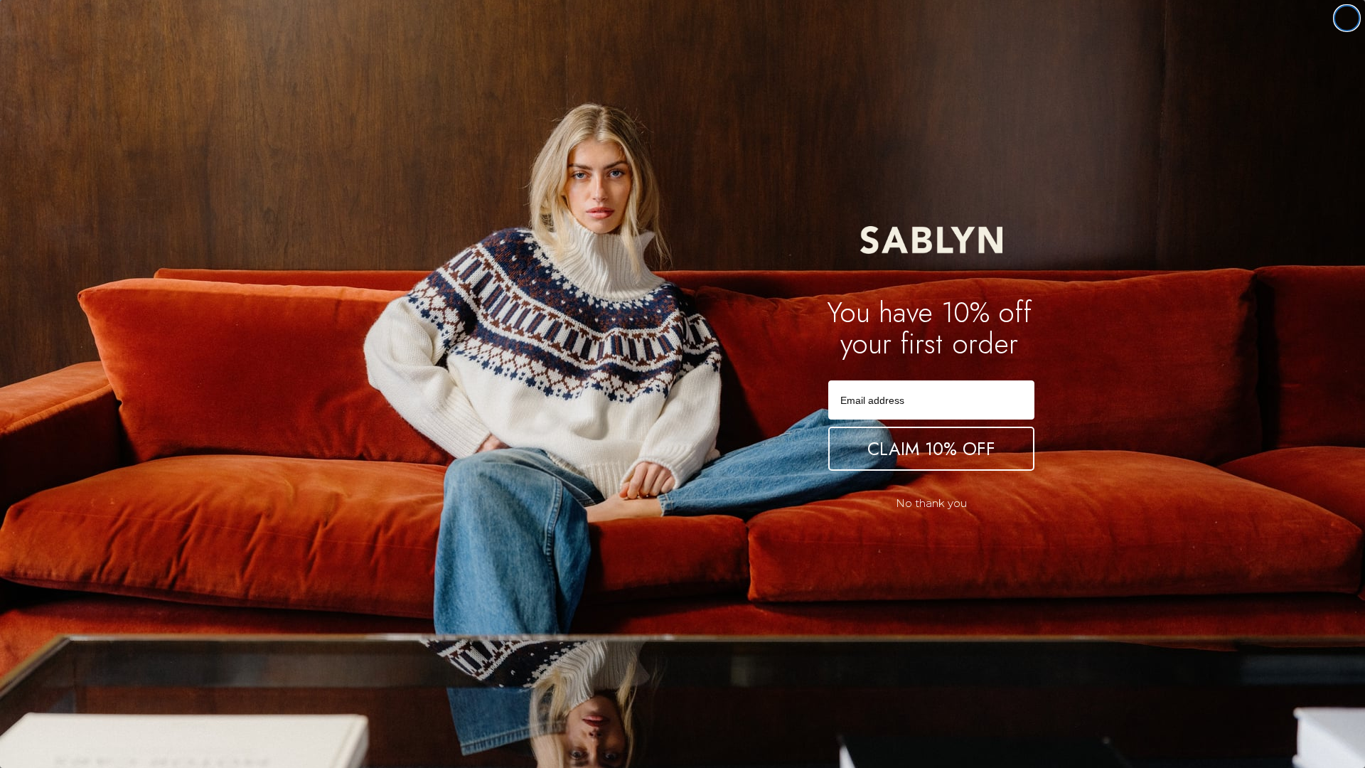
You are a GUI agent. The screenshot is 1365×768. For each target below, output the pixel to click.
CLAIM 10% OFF (931, 449)
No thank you (931, 503)
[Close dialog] (1346, 18)
